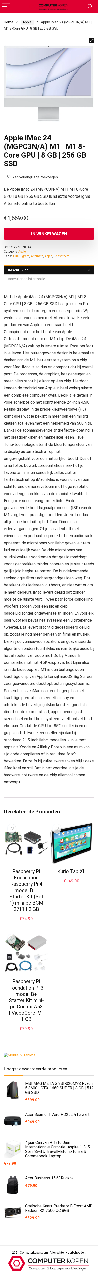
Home (8, 22)
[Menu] (6, 6)
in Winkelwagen (49, 233)
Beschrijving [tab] (18, 270)
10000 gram (21, 256)
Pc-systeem (61, 256)
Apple (27, 22)
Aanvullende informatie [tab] (26, 279)
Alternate (37, 256)
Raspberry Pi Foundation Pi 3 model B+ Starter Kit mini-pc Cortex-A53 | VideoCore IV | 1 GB (26, 1000)
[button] (91, 40)
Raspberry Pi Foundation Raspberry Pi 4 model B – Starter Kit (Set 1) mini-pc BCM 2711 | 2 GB (26, 890)
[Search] (90, 6)
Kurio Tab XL (71, 871)
